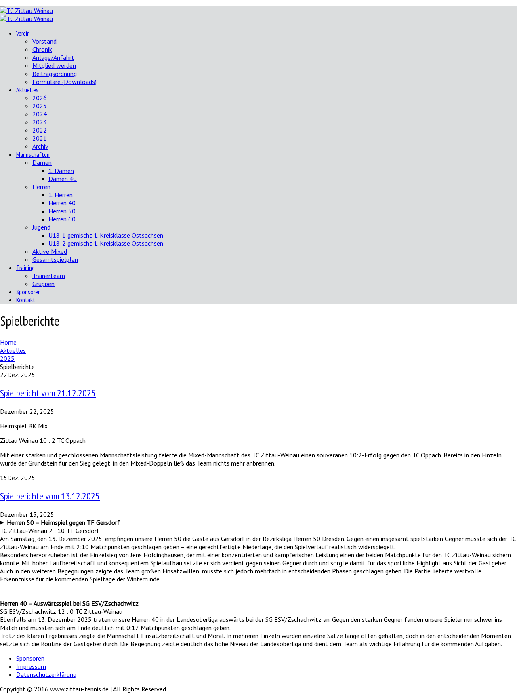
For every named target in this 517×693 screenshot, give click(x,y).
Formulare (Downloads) (64, 82)
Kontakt (25, 300)
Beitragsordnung (54, 74)
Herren (41, 187)
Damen (42, 162)
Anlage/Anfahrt (53, 57)
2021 (39, 138)
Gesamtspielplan (55, 259)
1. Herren (60, 195)
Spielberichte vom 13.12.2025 (50, 496)
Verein (23, 33)
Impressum (31, 666)
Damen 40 (62, 179)
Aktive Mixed (49, 251)
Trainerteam (48, 276)
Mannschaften (33, 154)
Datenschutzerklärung (46, 674)
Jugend (41, 227)
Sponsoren (28, 292)
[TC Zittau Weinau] (26, 10)
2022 (39, 130)
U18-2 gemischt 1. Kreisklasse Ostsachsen (105, 243)
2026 (39, 98)
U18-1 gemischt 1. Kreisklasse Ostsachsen (105, 235)
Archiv (40, 146)
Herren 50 (62, 211)
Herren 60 (62, 219)
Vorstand (44, 41)
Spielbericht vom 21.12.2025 (48, 393)
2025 (39, 106)
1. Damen (61, 170)
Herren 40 (62, 203)
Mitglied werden (54, 65)
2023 (39, 122)
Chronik (42, 49)
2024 (39, 114)
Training (25, 267)
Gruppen (43, 284)
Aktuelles (27, 90)
